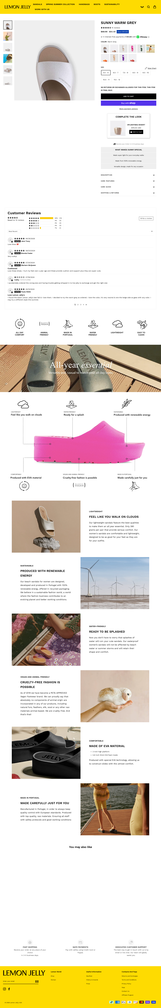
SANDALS (37, 4)
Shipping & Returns (110, 193)
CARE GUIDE (106, 187)
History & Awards (92, 980)
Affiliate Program (127, 995)
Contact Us (125, 991)
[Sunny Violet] (123, 62)
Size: (102, 67)
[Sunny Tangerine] (105, 62)
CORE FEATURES (108, 181)
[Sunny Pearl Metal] (123, 52)
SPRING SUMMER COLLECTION (60, 4)
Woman (53, 980)
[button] (106, 28)
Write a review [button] (146, 218)
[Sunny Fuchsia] (132, 52)
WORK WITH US (42, 9)
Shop (52, 976)
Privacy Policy (126, 984)
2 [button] (77, 305)
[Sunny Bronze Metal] (114, 52)
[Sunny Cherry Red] (132, 62)
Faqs (123, 987)
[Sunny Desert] (114, 62)
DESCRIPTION (106, 175)
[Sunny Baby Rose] (150, 52)
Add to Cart (137, 132)
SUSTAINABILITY (112, 4)
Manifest (89, 976)
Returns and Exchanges (130, 976)
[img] (19, 238)
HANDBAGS (84, 4)
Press (88, 984)
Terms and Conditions (129, 980)
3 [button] (80, 305)
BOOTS (97, 4)
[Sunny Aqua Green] (141, 52)
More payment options (128, 109)
